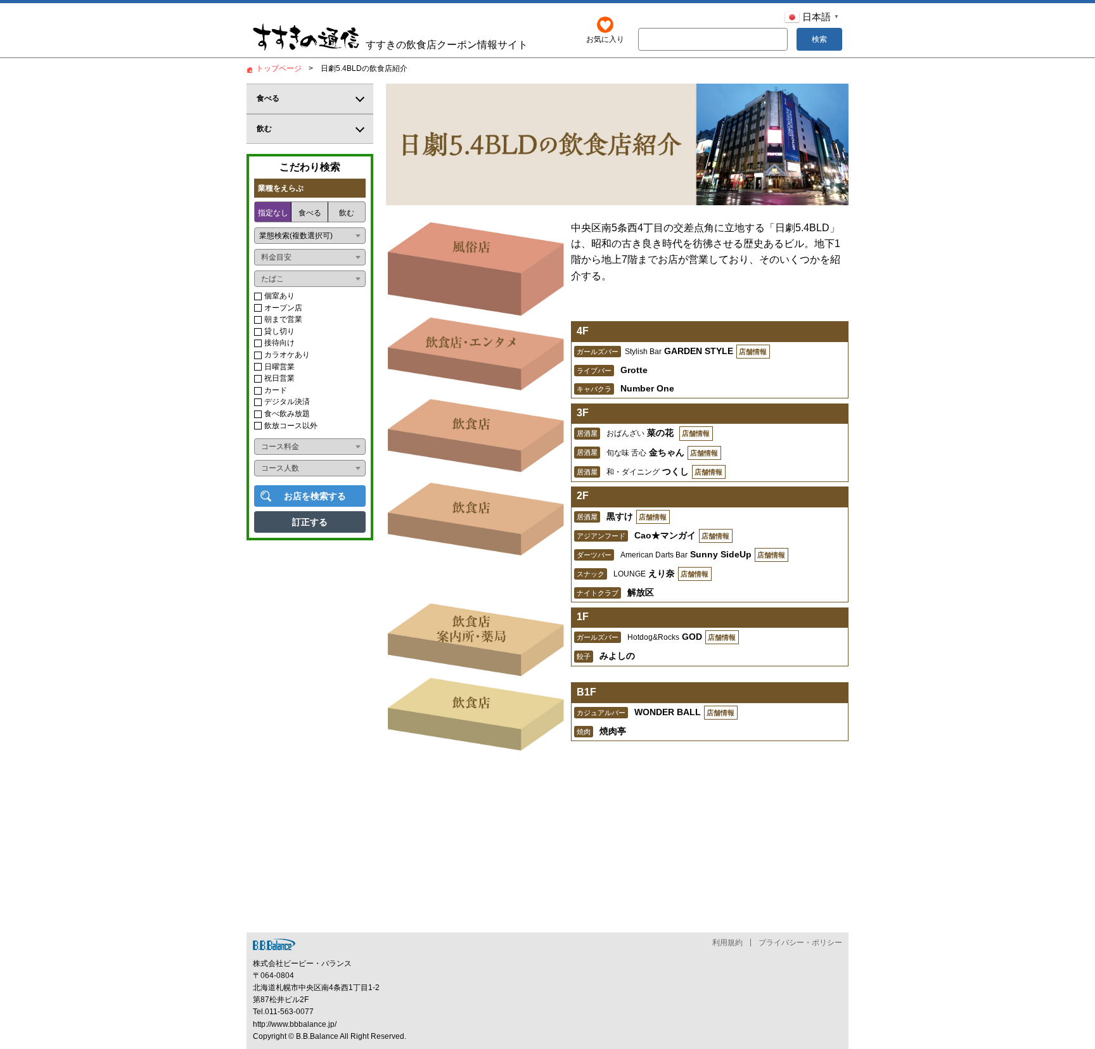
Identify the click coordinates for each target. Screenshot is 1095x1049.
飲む (346, 212)
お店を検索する (315, 496)
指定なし (273, 212)
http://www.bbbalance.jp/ (294, 1024)
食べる (309, 212)
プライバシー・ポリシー (800, 942)
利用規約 (727, 942)
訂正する (310, 522)
